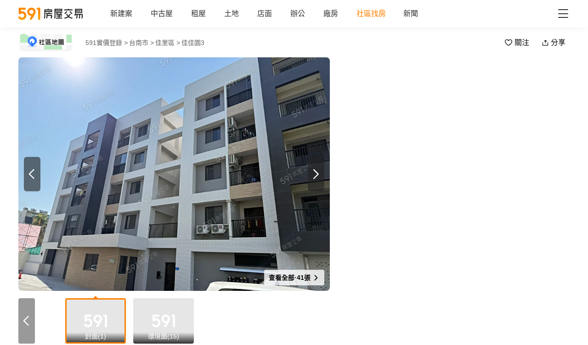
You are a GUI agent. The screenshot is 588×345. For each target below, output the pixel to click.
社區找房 (371, 13)
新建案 (121, 13)
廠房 (330, 13)
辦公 (297, 13)
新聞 (410, 13)
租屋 (198, 13)
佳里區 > (167, 42)
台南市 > (141, 42)
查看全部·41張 (290, 277)
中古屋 (162, 13)
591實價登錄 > (106, 42)
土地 (231, 13)
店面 (264, 13)
